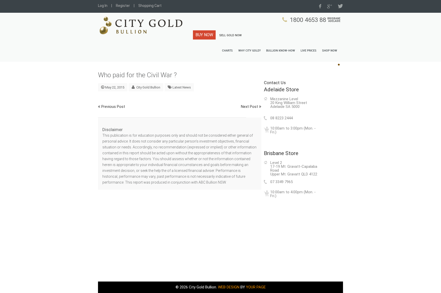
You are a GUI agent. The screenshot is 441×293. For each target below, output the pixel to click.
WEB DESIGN (228, 287)
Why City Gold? (249, 50)
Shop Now (329, 50)
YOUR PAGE (256, 287)
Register (123, 6)
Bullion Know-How (280, 50)
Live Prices (308, 50)
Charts (227, 50)
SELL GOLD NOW (230, 35)
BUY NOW (204, 34)
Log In (102, 6)
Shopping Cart (150, 6)
